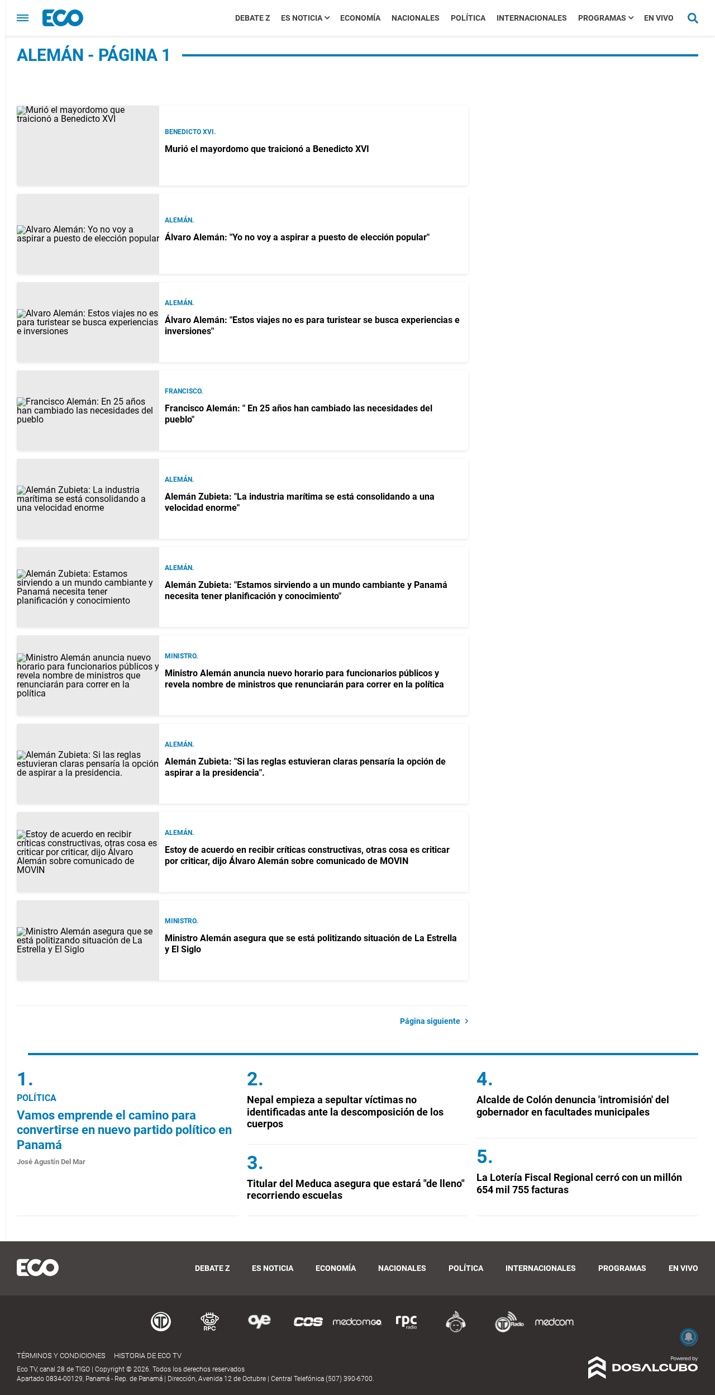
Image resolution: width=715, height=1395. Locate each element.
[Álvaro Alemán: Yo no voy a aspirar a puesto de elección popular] (88, 234)
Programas (602, 18)
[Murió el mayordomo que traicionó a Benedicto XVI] (88, 146)
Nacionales (416, 18)
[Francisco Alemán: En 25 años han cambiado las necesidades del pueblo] (88, 410)
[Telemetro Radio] (505, 1330)
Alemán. (179, 220)
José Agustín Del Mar (51, 1161)
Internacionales (532, 18)
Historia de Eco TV (148, 1355)
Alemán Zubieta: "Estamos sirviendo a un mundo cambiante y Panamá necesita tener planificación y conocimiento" (306, 590)
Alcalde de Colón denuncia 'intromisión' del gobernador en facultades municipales (572, 1106)
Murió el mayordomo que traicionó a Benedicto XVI (267, 149)
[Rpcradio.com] (406, 1330)
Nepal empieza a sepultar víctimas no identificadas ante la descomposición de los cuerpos (345, 1112)
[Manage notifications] (689, 1337)
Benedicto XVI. (190, 132)
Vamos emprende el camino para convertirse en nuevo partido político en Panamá (124, 1130)
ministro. (181, 656)
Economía (360, 18)
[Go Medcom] (357, 1330)
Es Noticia (301, 18)
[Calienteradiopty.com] (455, 1330)
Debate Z (252, 18)
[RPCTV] (210, 1330)
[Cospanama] (308, 1330)
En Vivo (659, 18)
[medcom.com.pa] (554, 1330)
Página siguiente (432, 1021)
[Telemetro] (160, 1330)
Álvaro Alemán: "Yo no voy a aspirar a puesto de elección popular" (297, 237)
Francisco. (184, 391)
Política (468, 18)
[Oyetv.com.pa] (259, 1330)
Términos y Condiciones (61, 1355)
